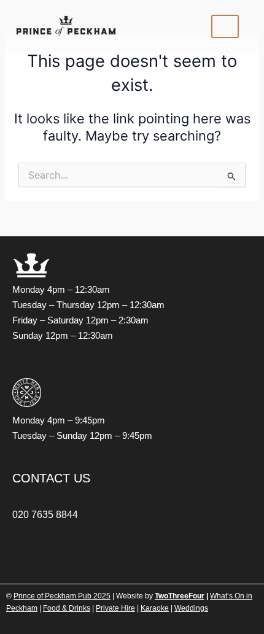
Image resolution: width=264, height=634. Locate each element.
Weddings (191, 608)
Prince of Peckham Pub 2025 (62, 596)
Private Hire (115, 608)
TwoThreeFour (179, 596)
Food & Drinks (66, 608)
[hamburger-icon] (225, 26)
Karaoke (155, 608)
